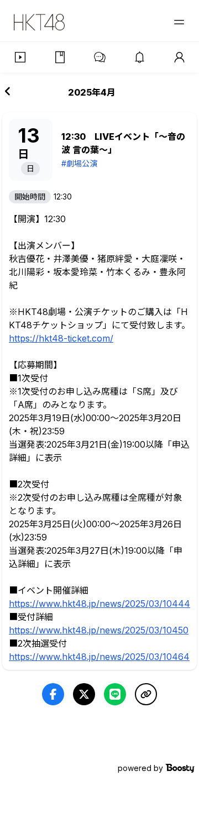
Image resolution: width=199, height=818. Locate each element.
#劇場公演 (79, 163)
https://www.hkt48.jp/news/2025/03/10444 (99, 603)
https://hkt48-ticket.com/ (61, 338)
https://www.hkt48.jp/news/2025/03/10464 (99, 656)
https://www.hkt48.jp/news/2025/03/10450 (98, 630)
